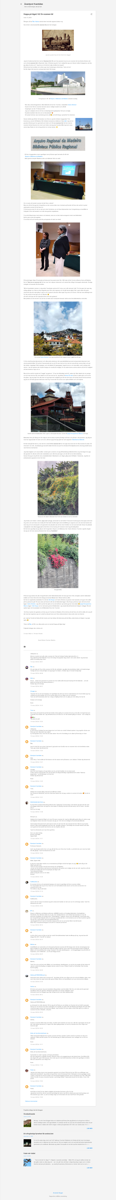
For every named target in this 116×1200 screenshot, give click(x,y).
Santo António (44, 357)
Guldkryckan (33, 881)
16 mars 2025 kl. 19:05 (36, 1097)
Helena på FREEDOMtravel (37, 975)
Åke (31, 666)
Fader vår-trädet (29, 1153)
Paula (31, 1070)
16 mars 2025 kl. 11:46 (36, 1065)
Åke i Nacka (35, 21)
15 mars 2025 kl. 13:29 (36, 781)
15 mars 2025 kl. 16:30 (36, 877)
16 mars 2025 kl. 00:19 (36, 939)
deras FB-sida (69, 375)
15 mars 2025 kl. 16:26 (36, 853)
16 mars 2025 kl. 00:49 (36, 970)
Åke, (30, 624)
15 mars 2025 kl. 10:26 (36, 721)
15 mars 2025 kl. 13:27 (36, 762)
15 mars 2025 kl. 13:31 (36, 797)
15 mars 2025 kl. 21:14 (36, 891)
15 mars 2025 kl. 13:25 (36, 736)
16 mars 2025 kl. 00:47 (36, 954)
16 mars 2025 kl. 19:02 (36, 1081)
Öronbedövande (29, 1114)
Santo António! (72, 105)
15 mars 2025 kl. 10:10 (36, 705)
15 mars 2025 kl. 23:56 (36, 906)
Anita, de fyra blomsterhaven (38, 1033)
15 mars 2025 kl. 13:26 (36, 750)
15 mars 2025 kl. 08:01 (36, 662)
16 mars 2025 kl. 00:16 (36, 925)
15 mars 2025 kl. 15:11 (36, 838)
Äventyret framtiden (33, 4)
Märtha (32, 944)
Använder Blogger (58, 1193)
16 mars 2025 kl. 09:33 (36, 1012)
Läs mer (89, 1128)
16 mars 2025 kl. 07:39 (36, 981)
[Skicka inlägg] (25, 647)
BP (31, 911)
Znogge (32, 691)
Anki (31, 678)
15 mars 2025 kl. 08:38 (36, 673)
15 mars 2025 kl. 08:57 (36, 686)
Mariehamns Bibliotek (78, 439)
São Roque (51, 600)
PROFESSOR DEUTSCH (36, 802)
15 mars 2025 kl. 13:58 (36, 812)
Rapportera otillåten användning (58, 1196)
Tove (31, 710)
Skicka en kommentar (31, 1101)
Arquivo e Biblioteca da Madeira (59, 98)
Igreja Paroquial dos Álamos (75, 433)
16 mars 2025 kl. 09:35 (36, 1028)
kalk (65, 121)
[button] (91, 14)
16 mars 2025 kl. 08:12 (36, 994)
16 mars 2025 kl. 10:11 (36, 1044)
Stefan (32, 986)
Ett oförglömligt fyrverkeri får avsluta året (38, 1134)
